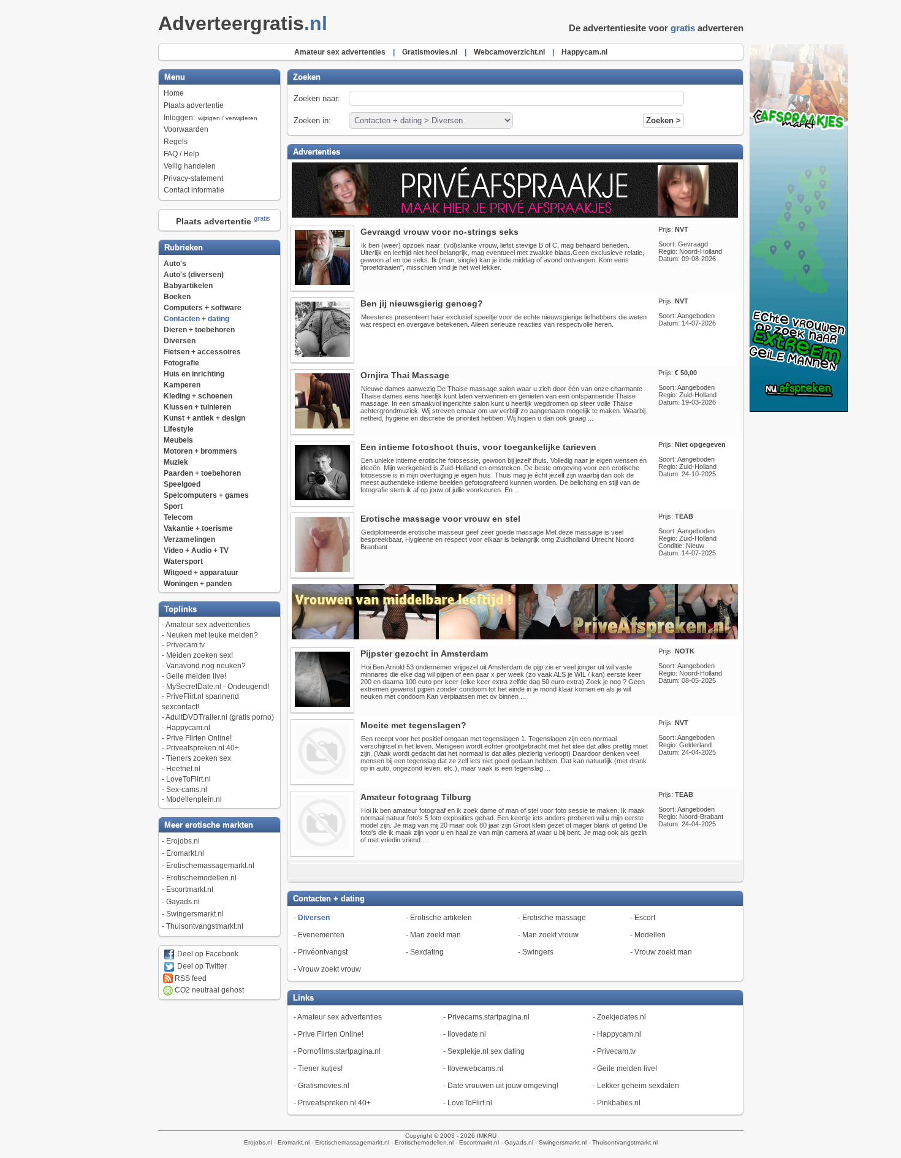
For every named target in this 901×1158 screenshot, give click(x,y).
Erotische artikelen (441, 917)
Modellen (650, 935)
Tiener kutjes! (320, 1068)
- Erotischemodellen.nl (421, 1142)
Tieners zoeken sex (198, 758)
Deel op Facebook (206, 954)
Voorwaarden (186, 129)
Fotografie (181, 363)
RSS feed (190, 978)
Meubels (178, 440)
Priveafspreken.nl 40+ (202, 748)
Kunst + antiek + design (204, 418)
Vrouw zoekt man (663, 952)
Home (174, 93)
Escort (644, 917)
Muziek (176, 462)
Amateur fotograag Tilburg (415, 797)
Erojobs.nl (183, 841)
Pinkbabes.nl (619, 1103)
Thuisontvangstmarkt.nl (204, 926)
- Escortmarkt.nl (476, 1142)
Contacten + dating (196, 318)
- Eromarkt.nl (291, 1142)
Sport (173, 506)
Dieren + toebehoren (199, 330)
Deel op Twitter (201, 966)
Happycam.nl (188, 727)
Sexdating (427, 952)
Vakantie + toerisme (198, 528)
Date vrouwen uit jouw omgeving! (502, 1085)
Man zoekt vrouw (550, 935)
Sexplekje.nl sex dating (486, 1051)
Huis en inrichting (194, 374)
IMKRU (486, 1135)
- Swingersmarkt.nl (560, 1142)
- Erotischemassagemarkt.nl (349, 1142)
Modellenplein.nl (194, 799)
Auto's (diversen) (194, 274)
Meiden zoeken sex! (199, 655)
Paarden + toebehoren (202, 473)
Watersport (183, 561)
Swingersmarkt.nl (195, 914)
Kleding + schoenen (198, 396)
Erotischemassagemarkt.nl (210, 865)
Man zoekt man (435, 935)
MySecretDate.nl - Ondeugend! (217, 686)
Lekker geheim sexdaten (638, 1085)
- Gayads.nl (516, 1142)
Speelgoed (182, 484)
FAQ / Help (181, 154)
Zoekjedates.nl (621, 1017)
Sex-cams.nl (186, 789)
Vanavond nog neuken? (206, 665)
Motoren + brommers (200, 451)
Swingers (537, 952)
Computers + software (202, 307)
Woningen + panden (198, 583)
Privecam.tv (185, 645)
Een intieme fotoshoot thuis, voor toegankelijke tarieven (478, 447)
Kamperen (182, 385)
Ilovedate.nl (466, 1034)
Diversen (180, 341)
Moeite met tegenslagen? (413, 725)
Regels (176, 141)
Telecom (178, 517)
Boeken (177, 296)
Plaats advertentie (194, 105)
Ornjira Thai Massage (404, 375)
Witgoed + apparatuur (201, 572)
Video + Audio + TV (196, 550)
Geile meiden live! (196, 676)
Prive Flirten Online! (199, 738)
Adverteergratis (242, 23)
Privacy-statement (193, 178)
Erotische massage (554, 917)
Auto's (175, 263)
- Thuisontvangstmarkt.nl (622, 1142)
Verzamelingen (189, 539)
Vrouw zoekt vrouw (329, 969)
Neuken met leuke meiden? (212, 635)
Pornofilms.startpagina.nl (339, 1051)
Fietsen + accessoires (202, 352)
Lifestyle (179, 429)
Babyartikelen (188, 285)
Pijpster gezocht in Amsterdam (424, 653)
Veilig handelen (190, 166)
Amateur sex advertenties (207, 624)
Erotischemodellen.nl (201, 878)
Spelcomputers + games (206, 495)
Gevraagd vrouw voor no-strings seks (439, 232)
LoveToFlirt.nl (188, 779)
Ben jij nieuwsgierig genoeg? (421, 303)
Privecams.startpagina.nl (488, 1017)
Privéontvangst (323, 952)
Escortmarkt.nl (189, 889)
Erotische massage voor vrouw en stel (440, 519)
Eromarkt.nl (185, 853)
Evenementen (321, 935)
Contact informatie (194, 190)
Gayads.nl (183, 901)
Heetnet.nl (183, 768)
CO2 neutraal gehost (208, 990)
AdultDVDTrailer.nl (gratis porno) (219, 717)
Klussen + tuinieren (197, 407)
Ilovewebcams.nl (475, 1068)
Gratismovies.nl (323, 1085)
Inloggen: (210, 117)
